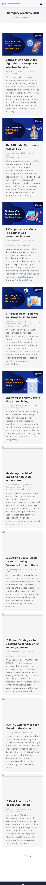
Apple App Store (12, 71)
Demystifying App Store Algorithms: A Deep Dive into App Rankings (22, 63)
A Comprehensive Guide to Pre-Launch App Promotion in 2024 (23, 233)
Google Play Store (24, 324)
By (29, 71)
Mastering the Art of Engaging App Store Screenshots (19, 477)
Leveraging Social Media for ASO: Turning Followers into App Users (22, 561)
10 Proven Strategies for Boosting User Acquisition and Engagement (22, 644)
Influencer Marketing (18, 569)
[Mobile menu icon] (41, 3)
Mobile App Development (20, 809)
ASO (21, 71)
